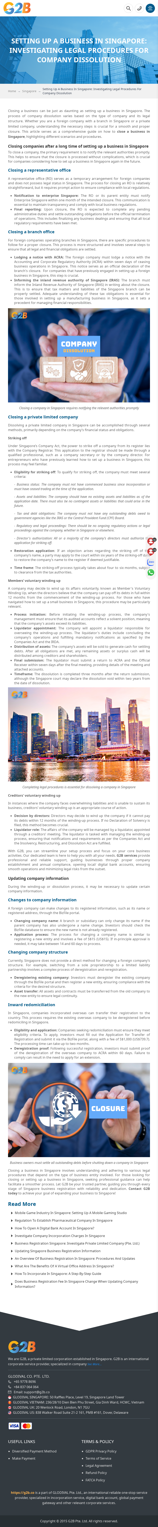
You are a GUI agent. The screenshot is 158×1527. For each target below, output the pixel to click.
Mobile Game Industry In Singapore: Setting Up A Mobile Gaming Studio (71, 1213)
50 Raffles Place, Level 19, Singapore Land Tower (87, 1397)
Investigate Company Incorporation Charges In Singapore (60, 1236)
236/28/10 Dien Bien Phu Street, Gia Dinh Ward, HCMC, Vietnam (95, 1402)
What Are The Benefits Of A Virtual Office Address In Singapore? (64, 1266)
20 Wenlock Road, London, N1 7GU (63, 1407)
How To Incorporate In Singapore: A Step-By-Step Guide (58, 1273)
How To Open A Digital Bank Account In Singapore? (54, 1228)
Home (12, 91)
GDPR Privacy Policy (101, 1451)
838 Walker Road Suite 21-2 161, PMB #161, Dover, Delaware (82, 1412)
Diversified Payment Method (34, 1451)
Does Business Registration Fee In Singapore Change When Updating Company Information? (76, 1284)
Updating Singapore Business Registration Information (58, 1251)
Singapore (29, 91)
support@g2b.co (37, 1392)
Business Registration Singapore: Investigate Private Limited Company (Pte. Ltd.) (77, 1243)
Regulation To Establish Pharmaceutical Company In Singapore (64, 1220)
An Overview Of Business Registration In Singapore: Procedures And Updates (75, 1258)
